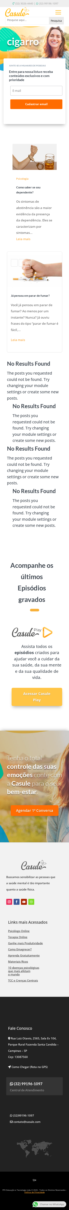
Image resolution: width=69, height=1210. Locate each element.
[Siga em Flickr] (31, 902)
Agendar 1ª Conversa (34, 810)
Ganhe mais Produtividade (25, 943)
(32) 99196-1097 (48, 3)
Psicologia (22, 178)
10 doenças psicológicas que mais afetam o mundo (23, 971)
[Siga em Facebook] (17, 902)
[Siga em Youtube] (24, 902)
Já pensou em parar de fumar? (34, 302)
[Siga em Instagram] (9, 902)
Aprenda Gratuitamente (24, 955)
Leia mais (23, 239)
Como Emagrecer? (20, 949)
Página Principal (15, 50)
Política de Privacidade (34, 1192)
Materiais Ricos (18, 961)
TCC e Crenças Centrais (23, 980)
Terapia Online (17, 937)
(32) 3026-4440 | (25, 3)
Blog (14, 262)
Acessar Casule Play (36, 696)
